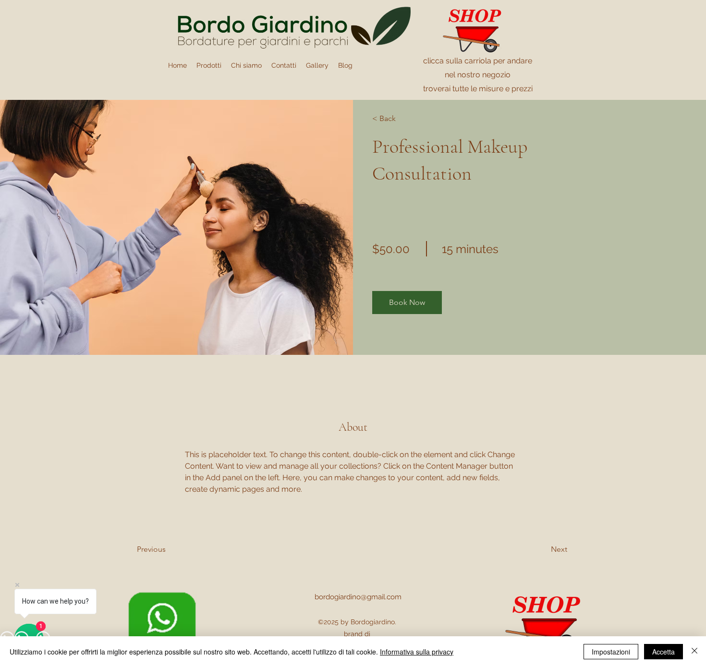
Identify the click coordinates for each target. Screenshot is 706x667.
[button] (407, 302)
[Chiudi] (694, 651)
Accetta (663, 651)
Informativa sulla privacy (416, 651)
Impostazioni (611, 651)
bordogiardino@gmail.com (358, 597)
